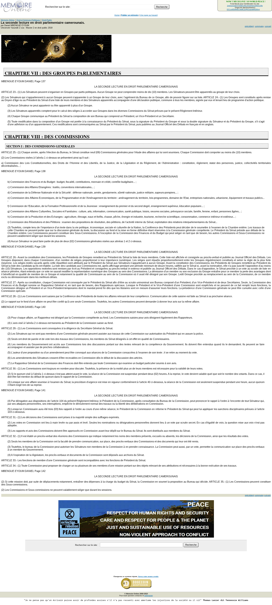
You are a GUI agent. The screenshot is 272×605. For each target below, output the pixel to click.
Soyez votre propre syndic (148, 576)
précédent (249, 26)
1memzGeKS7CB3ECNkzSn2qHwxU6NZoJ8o (245, 6)
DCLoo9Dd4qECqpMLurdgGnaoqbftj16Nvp (243, 9)
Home (117, 15)
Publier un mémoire (130, 15)
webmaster (148, 596)
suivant (268, 26)
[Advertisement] (136, 560)
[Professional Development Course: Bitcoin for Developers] (56, 61)
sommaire (259, 26)
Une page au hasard (149, 15)
